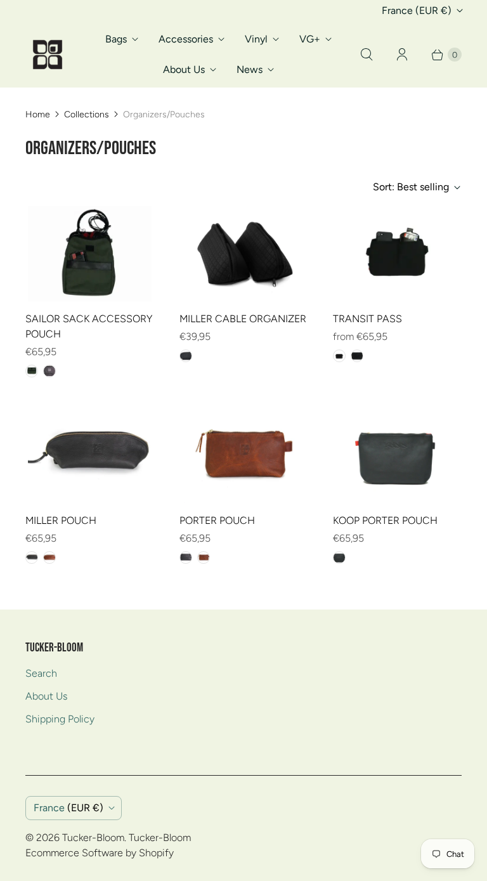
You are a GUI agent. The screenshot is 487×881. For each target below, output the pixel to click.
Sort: (411, 187)
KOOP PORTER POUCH (385, 520)
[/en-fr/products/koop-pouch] (397, 455)
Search (41, 673)
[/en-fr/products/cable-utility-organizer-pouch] (243, 253)
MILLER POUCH (60, 520)
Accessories (186, 39)
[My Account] (402, 54)
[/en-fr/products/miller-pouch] (90, 455)
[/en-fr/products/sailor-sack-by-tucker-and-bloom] (90, 253)
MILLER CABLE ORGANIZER (242, 319)
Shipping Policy (59, 719)
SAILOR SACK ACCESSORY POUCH (88, 326)
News (250, 69)
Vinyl (256, 39)
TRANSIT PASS (367, 319)
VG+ (309, 39)
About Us (184, 69)
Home (37, 114)
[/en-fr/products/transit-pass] (397, 253)
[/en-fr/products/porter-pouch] (243, 455)
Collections (86, 114)
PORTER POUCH (217, 520)
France (416, 10)
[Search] (366, 54)
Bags (116, 39)
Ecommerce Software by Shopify (99, 853)
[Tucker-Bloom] (47, 54)
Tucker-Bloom (93, 838)
